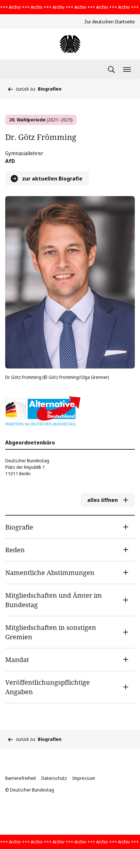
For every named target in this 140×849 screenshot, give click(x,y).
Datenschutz (54, 778)
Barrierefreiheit (20, 778)
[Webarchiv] (70, 44)
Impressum (83, 778)
